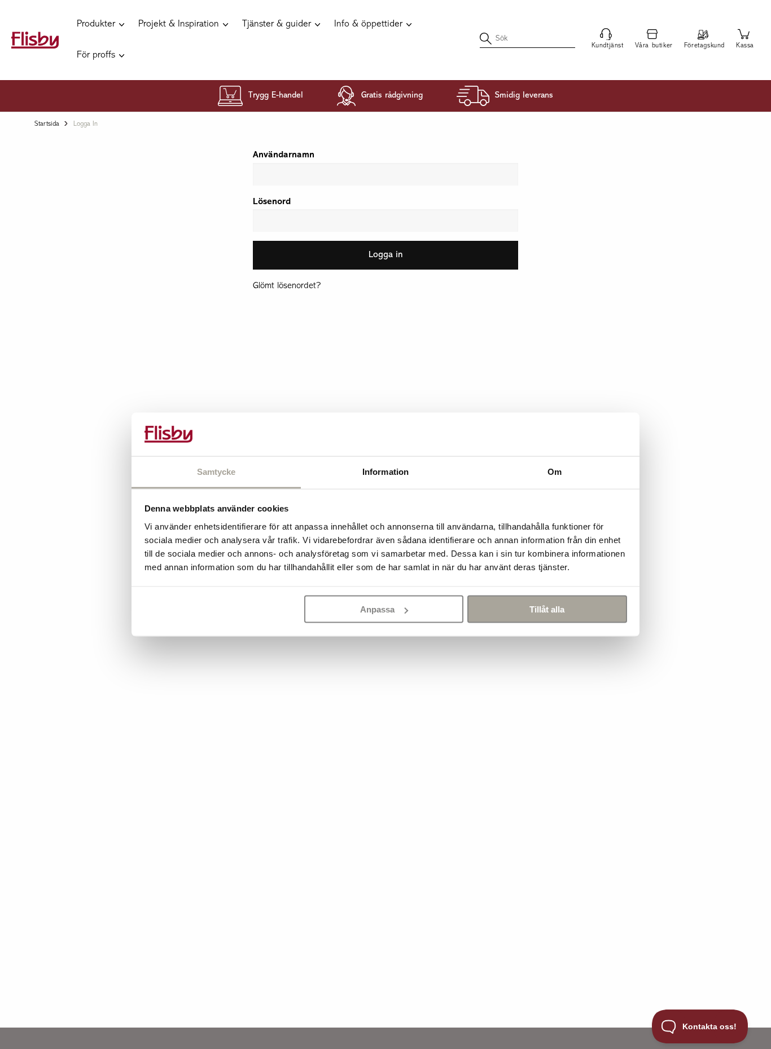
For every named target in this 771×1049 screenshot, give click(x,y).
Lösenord (272, 201)
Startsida (46, 124)
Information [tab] (385, 471)
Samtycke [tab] (216, 471)
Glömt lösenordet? (287, 285)
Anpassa (377, 609)
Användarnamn (283, 155)
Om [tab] (554, 471)
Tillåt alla (546, 609)
